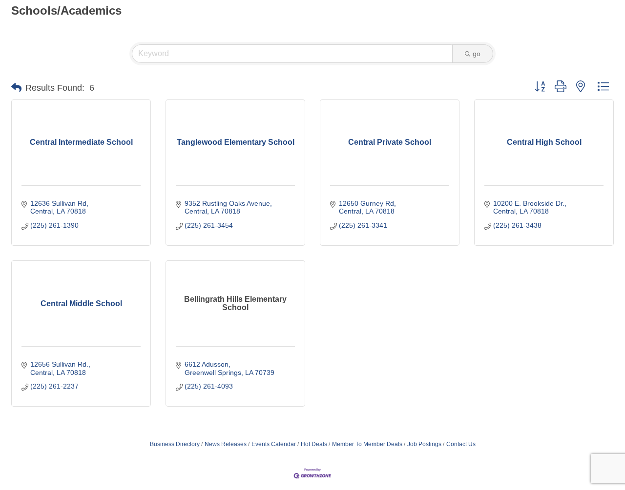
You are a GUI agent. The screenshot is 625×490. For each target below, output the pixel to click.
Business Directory (175, 444)
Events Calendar (273, 444)
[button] (16, 88)
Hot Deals (314, 444)
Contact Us (461, 444)
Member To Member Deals (367, 444)
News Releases (226, 444)
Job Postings (424, 444)
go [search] (476, 54)
